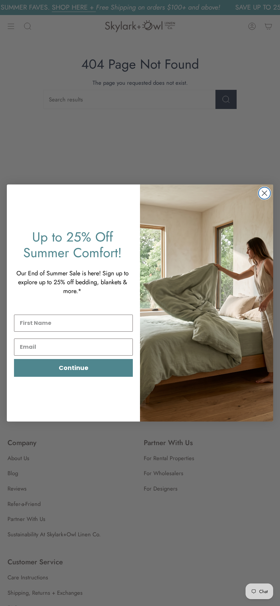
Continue (73, 367)
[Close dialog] (264, 193)
